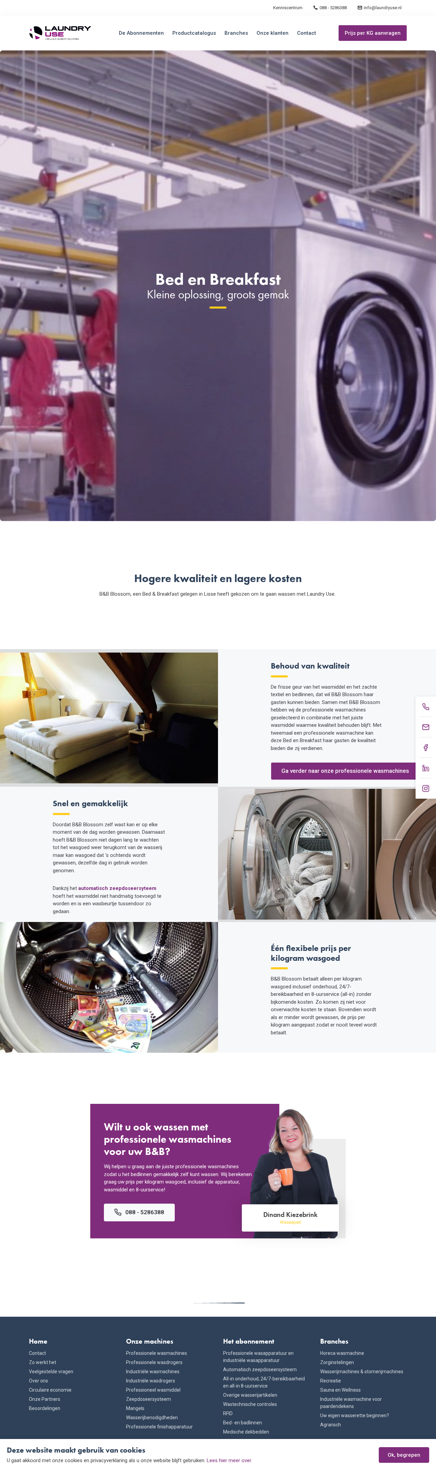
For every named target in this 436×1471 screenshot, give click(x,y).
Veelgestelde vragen (51, 1371)
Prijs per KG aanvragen (373, 33)
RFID (228, 1413)
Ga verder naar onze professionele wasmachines (345, 770)
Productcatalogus (194, 33)
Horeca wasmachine (342, 1353)
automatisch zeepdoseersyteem (117, 888)
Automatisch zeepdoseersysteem (260, 1369)
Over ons (38, 1380)
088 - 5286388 (333, 7)
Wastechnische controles (250, 1404)
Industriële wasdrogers (150, 1380)
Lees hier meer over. (229, 1460)
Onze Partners (44, 1399)
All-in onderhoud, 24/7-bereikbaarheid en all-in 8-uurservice (264, 1382)
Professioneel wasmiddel (153, 1390)
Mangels (135, 1408)
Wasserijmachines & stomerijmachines (361, 1371)
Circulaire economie (50, 1390)
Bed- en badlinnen (242, 1422)
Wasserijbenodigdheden (152, 1417)
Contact (306, 33)
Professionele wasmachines (156, 1353)
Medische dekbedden (246, 1432)
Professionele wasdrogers (154, 1362)
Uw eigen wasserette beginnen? (354, 1415)
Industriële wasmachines (153, 1371)
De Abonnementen (141, 33)
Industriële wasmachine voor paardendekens (351, 1402)
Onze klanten (272, 33)
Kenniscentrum (287, 7)
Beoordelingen (44, 1408)
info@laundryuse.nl (383, 7)
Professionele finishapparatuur (159, 1426)
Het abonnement (248, 1341)
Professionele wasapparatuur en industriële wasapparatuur (258, 1356)
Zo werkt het (42, 1362)
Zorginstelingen (337, 1362)
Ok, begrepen (404, 1455)
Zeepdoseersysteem (148, 1399)
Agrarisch (330, 1424)
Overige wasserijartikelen (250, 1395)
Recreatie (330, 1380)
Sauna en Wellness (340, 1390)
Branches (236, 33)
